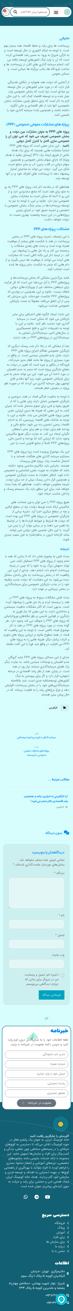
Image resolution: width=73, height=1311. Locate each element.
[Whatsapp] (25, 1197)
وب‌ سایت (58, 955)
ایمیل (59, 935)
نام (61, 915)
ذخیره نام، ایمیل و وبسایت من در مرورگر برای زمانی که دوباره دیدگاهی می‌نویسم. (42, 979)
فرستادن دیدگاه (52, 995)
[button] (56, 12)
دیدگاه (59, 873)
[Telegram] (36, 1197)
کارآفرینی (53, 708)
